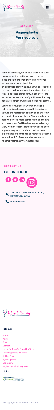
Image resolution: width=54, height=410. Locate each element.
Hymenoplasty (9, 359)
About (5, 339)
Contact (6, 346)
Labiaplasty (8, 363)
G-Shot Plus (8, 356)
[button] (47, 7)
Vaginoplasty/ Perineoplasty (15, 366)
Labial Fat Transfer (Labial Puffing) (18, 349)
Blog (5, 342)
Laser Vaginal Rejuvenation (15, 352)
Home (5, 335)
